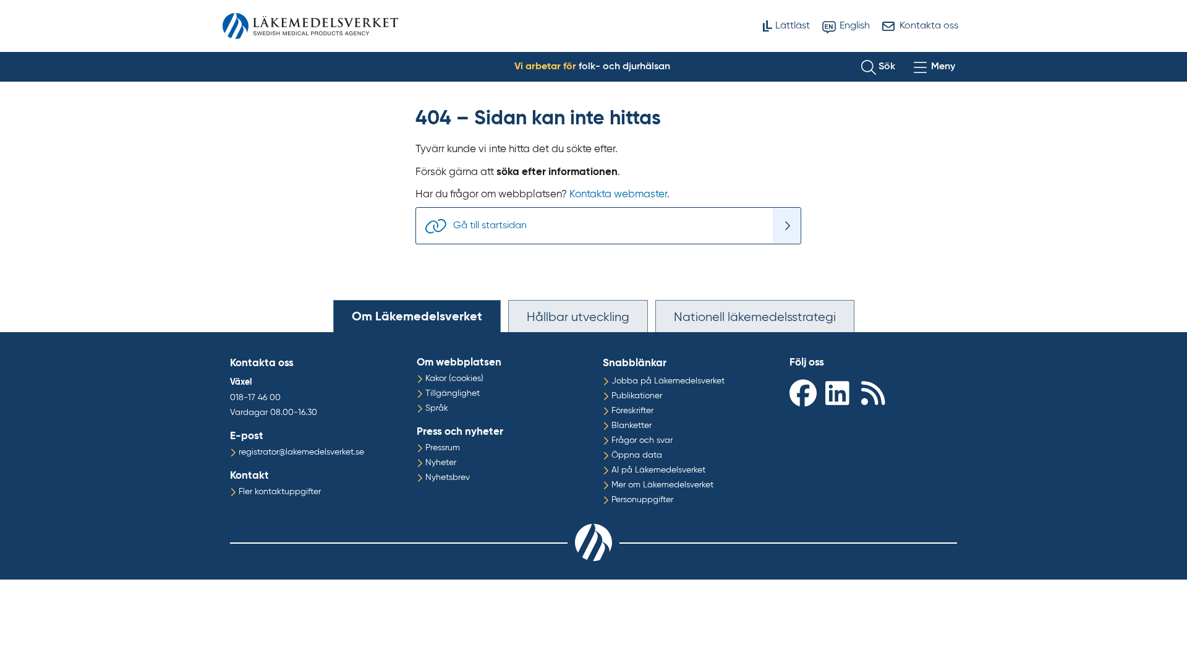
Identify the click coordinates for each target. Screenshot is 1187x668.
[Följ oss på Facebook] (804, 392)
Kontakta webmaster (618, 194)
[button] (878, 67)
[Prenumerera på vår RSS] (876, 392)
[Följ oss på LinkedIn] (840, 392)
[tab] (417, 316)
